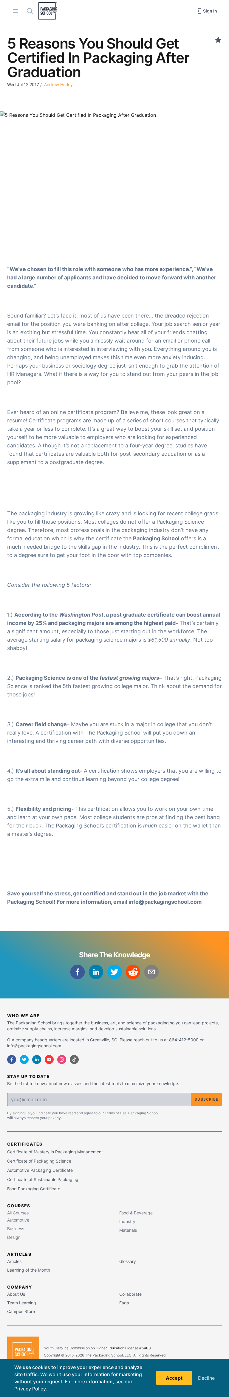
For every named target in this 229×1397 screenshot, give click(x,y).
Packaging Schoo (155, 538)
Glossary (127, 1261)
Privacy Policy (30, 1389)
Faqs (124, 1302)
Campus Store (21, 1311)
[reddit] (133, 971)
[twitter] (114, 971)
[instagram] (61, 1059)
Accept (174, 1378)
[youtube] (49, 1059)
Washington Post (81, 615)
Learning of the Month (28, 1269)
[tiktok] (74, 1059)
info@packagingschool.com (165, 902)
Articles (14, 1261)
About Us (16, 1294)
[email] (151, 971)
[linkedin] (96, 971)
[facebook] (77, 971)
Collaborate (130, 1294)
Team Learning (21, 1302)
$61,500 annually (169, 640)
